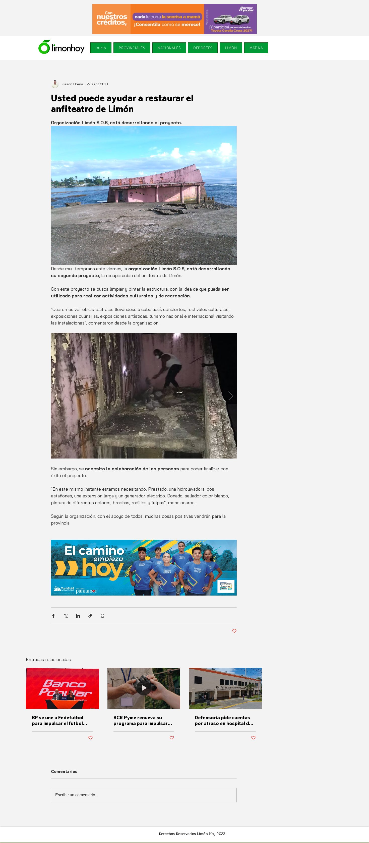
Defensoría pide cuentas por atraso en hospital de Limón (223, 720)
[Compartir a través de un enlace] (90, 615)
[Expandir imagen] (144, 396)
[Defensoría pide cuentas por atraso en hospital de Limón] (225, 688)
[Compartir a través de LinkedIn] (78, 615)
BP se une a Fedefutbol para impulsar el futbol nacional (57, 720)
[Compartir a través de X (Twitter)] (65, 615)
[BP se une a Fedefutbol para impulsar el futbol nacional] (62, 688)
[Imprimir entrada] (102, 615)
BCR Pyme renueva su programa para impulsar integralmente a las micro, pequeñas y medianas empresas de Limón (142, 720)
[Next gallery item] (231, 396)
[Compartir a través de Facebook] (53, 615)
